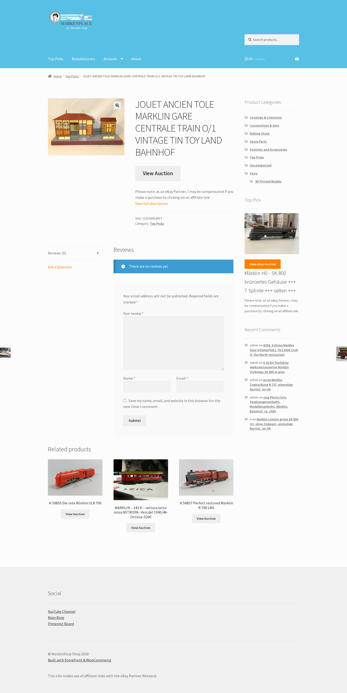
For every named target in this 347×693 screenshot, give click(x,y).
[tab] (75, 253)
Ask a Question (60, 267)
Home (58, 76)
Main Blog (56, 617)
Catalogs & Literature (266, 117)
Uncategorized (260, 165)
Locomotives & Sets (264, 125)
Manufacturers (83, 58)
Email (182, 378)
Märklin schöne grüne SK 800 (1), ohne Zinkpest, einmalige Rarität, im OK (274, 424)
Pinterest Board (61, 623)
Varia (254, 173)
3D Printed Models (268, 181)
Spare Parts (258, 141)
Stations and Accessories (268, 149)
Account (110, 58)
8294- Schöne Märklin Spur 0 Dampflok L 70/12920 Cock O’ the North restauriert (274, 350)
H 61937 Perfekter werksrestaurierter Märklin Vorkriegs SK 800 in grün (269, 367)
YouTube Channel (62, 611)
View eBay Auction (262, 264)
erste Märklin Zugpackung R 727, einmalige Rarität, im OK (271, 384)
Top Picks (55, 58)
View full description (151, 203)
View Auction (158, 173)
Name (129, 378)
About (136, 58)
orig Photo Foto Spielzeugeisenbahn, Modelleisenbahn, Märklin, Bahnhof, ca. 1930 (269, 404)
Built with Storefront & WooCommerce (79, 660)
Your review (133, 313)
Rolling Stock (259, 133)
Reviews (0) (57, 253)
